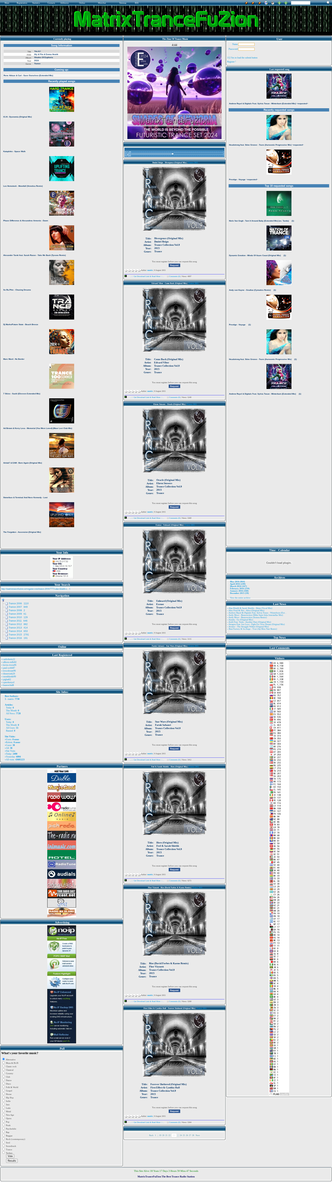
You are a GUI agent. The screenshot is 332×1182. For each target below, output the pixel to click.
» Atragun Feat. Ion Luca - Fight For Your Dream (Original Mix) (256, 624)
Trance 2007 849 (18, 607)
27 (190, 1135)
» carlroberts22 (8, 659)
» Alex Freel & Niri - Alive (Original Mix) (245, 610)
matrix (11, 699)
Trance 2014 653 (18, 631)
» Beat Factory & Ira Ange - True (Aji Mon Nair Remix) (252, 629)
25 (184, 1135)
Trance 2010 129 (18, 617)
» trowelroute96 (8, 670)
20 (163, 1135)
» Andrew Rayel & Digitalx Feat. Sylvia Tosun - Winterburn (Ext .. (256, 613)
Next (198, 1135)
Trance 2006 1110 (19, 603)
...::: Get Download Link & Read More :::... (147, 276)
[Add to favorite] (286, 2)
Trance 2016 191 (18, 638)
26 (187, 1135)
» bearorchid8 (7, 685)
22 (169, 1135)
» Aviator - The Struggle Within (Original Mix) (248, 626)
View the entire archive (240, 598)
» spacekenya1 (8, 682)
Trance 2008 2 (17, 610)
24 (181, 1135)
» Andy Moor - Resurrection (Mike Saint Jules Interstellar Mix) (255, 615)
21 (166, 1135)
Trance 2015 (193, 162)
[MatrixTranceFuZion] (279, 2)
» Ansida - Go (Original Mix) (240, 619)
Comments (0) (175, 276)
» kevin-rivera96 (8, 665)
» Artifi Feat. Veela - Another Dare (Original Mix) (249, 622)
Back (151, 1135)
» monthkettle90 (8, 676)
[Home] (273, 2)
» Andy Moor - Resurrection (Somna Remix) (247, 617)
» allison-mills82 (9, 662)
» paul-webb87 (8, 668)
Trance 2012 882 (18, 624)
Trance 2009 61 (17, 614)
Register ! (231, 61)
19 (160, 1135)
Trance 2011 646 (18, 620)
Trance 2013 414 (18, 627)
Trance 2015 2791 (19, 634)
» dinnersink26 (8, 673)
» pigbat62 (6, 679)
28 (193, 1135)
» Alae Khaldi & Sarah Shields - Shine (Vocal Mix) (249, 608)
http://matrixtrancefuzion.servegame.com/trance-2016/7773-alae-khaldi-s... (35, 589)
